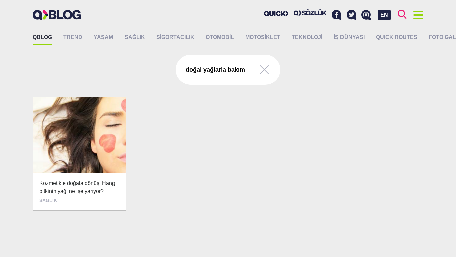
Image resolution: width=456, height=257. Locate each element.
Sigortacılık (175, 37)
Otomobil (220, 37)
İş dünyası (349, 37)
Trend (72, 37)
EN (384, 15)
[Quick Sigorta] (276, 13)
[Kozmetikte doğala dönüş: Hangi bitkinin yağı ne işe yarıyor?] (79, 154)
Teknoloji (307, 37)
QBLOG (42, 37)
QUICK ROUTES (396, 37)
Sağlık (135, 37)
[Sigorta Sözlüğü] (310, 12)
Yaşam (103, 37)
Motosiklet (262, 37)
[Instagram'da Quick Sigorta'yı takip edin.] (366, 15)
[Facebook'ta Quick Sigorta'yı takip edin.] (336, 15)
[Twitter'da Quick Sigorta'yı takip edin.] (351, 15)
